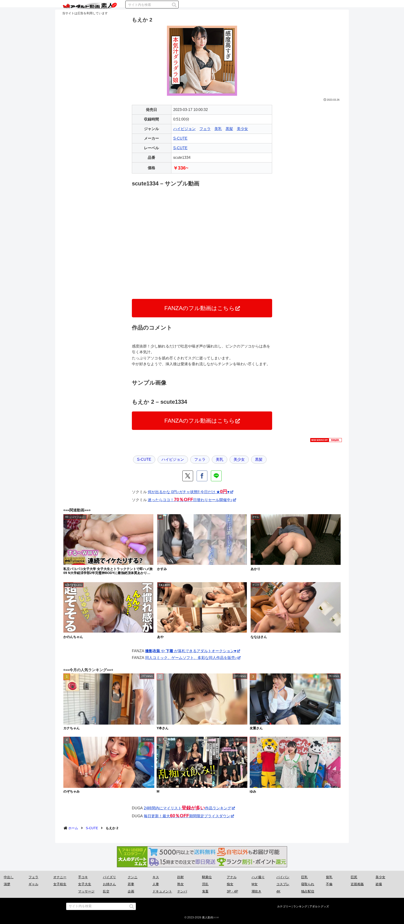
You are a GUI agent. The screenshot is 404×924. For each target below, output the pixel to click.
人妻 (155, 884)
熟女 (180, 884)
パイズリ (109, 877)
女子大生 (84, 884)
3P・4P (232, 891)
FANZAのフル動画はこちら (199, 308)
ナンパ (182, 891)
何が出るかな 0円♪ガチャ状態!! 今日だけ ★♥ (189, 492)
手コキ (83, 877)
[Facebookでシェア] (202, 476)
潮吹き (256, 891)
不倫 (329, 884)
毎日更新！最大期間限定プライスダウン (187, 816)
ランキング (300, 906)
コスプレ (282, 884)
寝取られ (307, 884)
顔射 (180, 877)
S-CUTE (180, 138)
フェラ (205, 129)
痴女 (230, 884)
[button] (174, 5)
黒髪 (229, 129)
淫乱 (205, 884)
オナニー (59, 877)
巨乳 (304, 877)
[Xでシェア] (187, 476)
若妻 (131, 884)
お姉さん (109, 884)
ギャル (33, 884)
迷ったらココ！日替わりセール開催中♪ (190, 500)
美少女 (242, 129)
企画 (131, 891)
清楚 (7, 884)
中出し (9, 877)
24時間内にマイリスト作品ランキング (187, 808)
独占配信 (307, 891)
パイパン (282, 877)
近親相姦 (357, 884)
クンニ (132, 877)
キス (155, 877)
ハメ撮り (258, 877)
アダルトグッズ (319, 906)
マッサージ (86, 891)
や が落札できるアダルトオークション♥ (190, 651)
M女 (255, 884)
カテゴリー (284, 906)
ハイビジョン (184, 129)
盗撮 (378, 884)
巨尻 (354, 877)
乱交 (106, 891)
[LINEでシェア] (216, 476)
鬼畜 (205, 891)
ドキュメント (162, 891)
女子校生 (59, 884)
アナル (232, 877)
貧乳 (329, 877)
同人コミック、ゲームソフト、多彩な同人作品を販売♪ (191, 658)
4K (278, 891)
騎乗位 (207, 877)
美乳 (218, 129)
